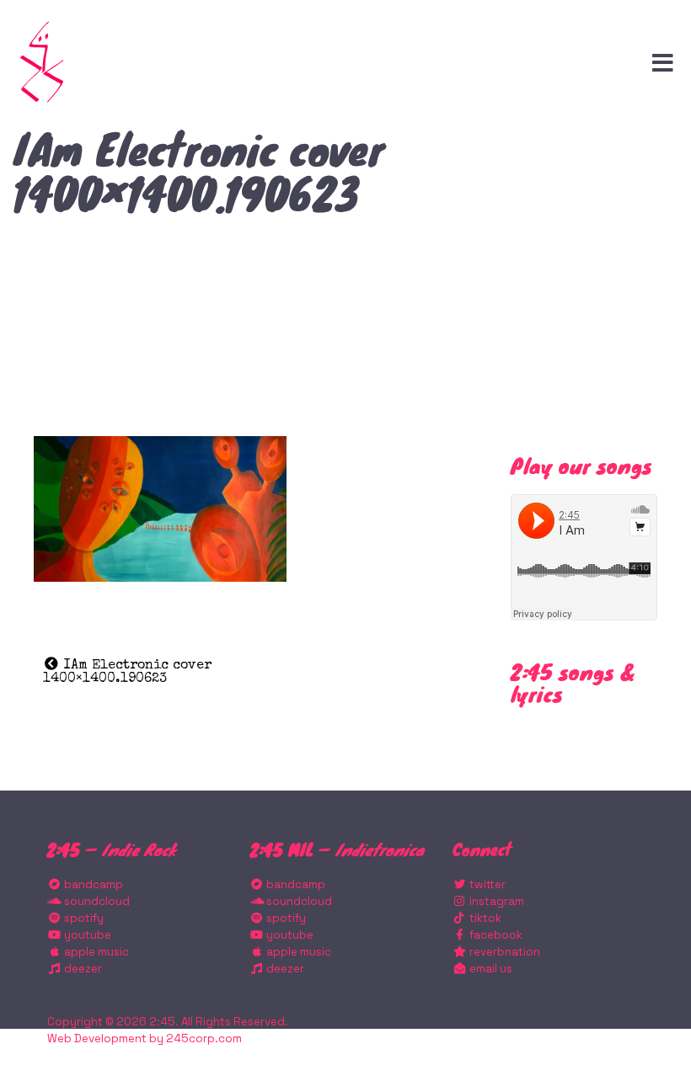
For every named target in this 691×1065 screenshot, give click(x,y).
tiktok (484, 918)
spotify (83, 918)
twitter (486, 884)
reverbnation (503, 952)
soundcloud (96, 901)
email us (489, 968)
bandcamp (92, 884)
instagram (495, 901)
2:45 (162, 1021)
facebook (494, 935)
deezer (82, 968)
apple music (95, 952)
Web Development (97, 1038)
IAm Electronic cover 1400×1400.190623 (127, 672)
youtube (86, 935)
